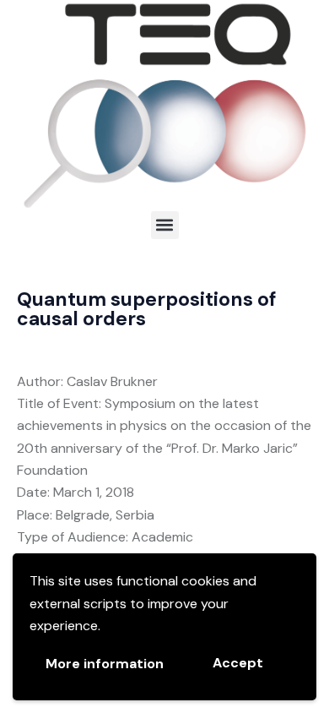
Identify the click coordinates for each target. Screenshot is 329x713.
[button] (165, 225)
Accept (238, 663)
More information (105, 663)
